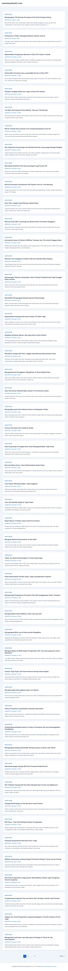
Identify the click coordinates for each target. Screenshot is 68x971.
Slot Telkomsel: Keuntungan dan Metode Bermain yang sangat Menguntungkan (33, 147)
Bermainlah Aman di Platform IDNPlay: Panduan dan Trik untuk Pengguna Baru (33, 240)
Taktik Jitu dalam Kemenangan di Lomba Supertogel (23, 558)
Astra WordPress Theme (49, 966)
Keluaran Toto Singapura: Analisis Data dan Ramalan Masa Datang (28, 259)
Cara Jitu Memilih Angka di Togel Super (19, 502)
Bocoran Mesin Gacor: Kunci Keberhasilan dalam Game (25, 465)
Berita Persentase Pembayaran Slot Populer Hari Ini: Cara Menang (29, 184)
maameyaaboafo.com (12, 3)
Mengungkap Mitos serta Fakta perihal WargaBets (23, 632)
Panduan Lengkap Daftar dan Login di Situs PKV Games (25, 91)
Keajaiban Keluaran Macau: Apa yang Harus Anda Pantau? (26, 335)
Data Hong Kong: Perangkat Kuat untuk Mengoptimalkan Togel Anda (29, 446)
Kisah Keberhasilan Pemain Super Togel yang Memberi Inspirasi (28, 576)
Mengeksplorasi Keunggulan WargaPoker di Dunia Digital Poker (28, 372)
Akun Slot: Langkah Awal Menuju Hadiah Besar (21, 203)
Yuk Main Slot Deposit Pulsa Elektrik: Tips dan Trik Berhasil (26, 110)
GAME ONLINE (8, 14)
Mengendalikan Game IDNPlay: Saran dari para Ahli (23, 614)
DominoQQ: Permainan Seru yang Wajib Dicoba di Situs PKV (26, 73)
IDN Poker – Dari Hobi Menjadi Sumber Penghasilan (23, 822)
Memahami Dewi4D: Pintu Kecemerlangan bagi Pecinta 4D (26, 166)
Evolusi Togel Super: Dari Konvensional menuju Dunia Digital (27, 671)
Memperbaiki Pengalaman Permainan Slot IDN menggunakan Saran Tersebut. (33, 595)
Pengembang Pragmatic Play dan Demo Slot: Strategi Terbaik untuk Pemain (32, 898)
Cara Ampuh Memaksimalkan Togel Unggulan (21, 484)
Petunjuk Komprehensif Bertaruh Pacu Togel (21, 841)
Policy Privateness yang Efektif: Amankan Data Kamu (24, 709)
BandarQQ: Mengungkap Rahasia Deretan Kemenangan (24, 298)
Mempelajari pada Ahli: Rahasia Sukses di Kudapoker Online (26, 409)
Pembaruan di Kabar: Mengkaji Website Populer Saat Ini (25, 36)
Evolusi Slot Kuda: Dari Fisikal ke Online (19, 428)
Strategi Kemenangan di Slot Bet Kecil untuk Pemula (24, 803)
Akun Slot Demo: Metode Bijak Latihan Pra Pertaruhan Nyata (27, 391)
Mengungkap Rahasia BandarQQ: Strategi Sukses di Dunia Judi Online (30, 748)
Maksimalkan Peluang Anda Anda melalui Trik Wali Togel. (25, 316)
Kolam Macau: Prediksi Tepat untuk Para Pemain (22, 521)
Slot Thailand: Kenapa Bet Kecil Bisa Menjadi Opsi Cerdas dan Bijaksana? (31, 785)
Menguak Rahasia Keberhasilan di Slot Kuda (20, 539)
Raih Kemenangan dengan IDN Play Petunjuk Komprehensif (26, 766)
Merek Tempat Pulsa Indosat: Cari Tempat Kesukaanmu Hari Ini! (28, 129)
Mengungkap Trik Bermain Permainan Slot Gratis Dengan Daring (28, 17)
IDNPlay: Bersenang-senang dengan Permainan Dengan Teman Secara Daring (33, 859)
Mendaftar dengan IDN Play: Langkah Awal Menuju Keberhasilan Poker (30, 354)
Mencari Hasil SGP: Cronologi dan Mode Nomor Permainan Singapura (30, 222)
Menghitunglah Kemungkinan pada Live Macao (22, 690)
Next (62, 956)
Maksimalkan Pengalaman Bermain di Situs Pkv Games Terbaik (27, 54)
